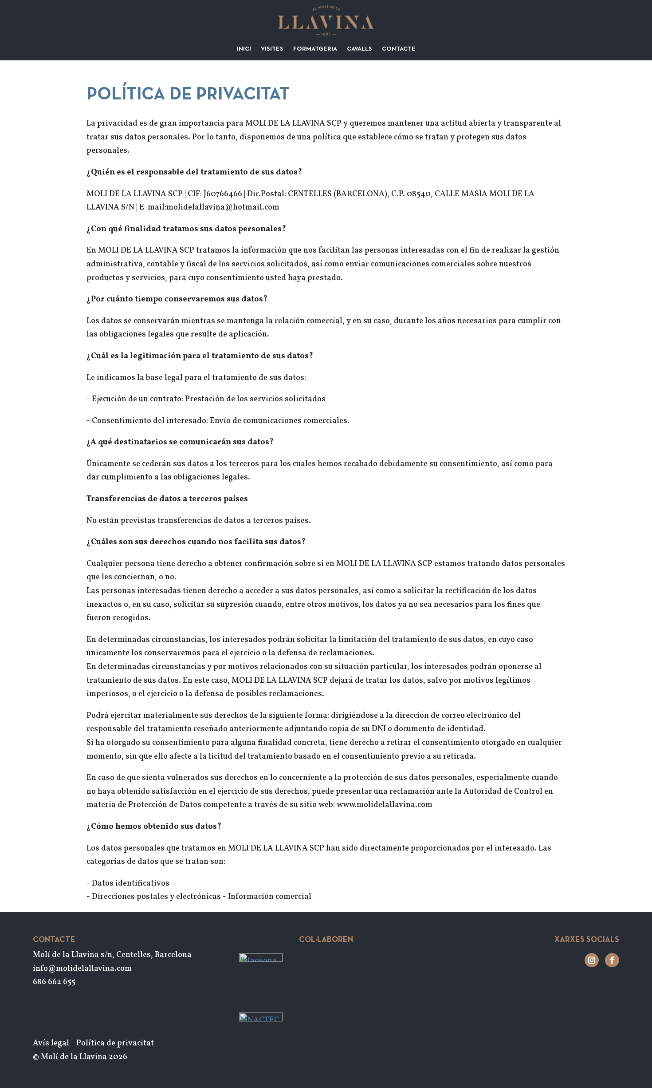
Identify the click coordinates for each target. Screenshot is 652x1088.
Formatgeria (315, 49)
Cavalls (359, 49)
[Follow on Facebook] (612, 960)
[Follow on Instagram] (592, 960)
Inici (244, 49)
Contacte (399, 49)
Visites (272, 49)
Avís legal (51, 1043)
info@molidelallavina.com (82, 968)
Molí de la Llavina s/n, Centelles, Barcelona (112, 955)
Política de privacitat (115, 1043)
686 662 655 (54, 982)
